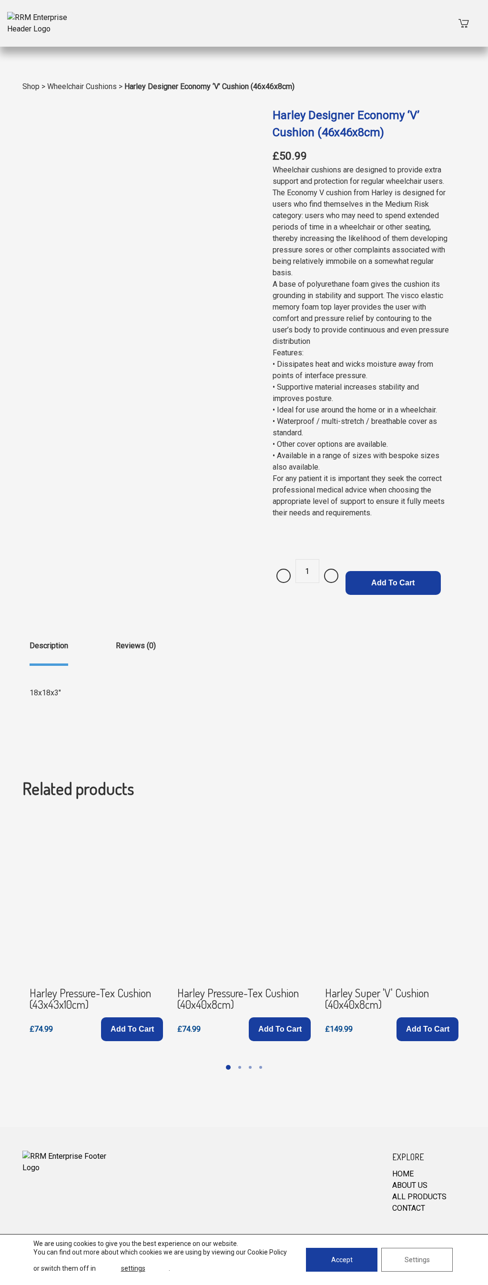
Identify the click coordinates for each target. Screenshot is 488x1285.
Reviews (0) (136, 645)
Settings (417, 1260)
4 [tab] (260, 1067)
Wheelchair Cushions (82, 86)
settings (133, 1268)
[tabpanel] (96, 926)
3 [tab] (250, 1067)
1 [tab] (228, 1067)
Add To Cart (393, 583)
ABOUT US (409, 1185)
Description (49, 645)
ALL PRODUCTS (419, 1196)
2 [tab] (239, 1067)
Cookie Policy (267, 1252)
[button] (132, 1029)
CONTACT (408, 1208)
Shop (31, 86)
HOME (403, 1173)
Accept (342, 1260)
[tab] (49, 653)
